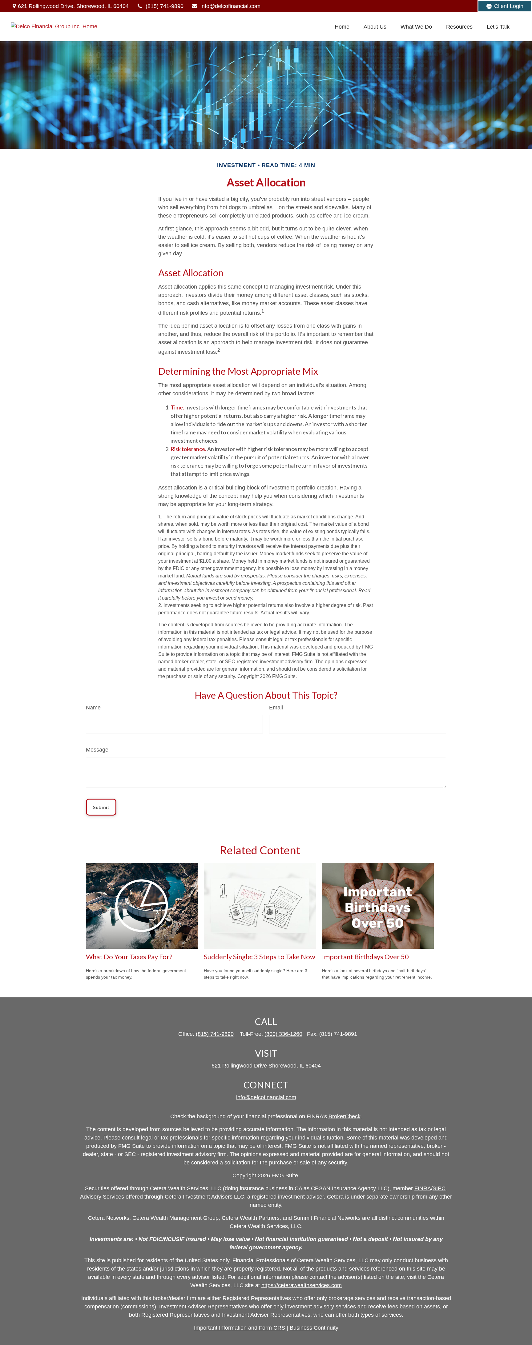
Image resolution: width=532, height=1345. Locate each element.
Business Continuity (314, 1328)
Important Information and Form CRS (239, 1328)
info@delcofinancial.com (230, 6)
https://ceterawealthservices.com (301, 1285)
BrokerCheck (344, 1116)
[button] (342, 27)
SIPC (439, 1188)
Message (97, 750)
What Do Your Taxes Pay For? (129, 956)
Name (93, 707)
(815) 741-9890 (164, 6)
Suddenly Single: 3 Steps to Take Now (259, 956)
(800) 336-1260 (283, 1034)
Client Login (508, 6)
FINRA (422, 1188)
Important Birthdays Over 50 (365, 956)
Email (276, 707)
